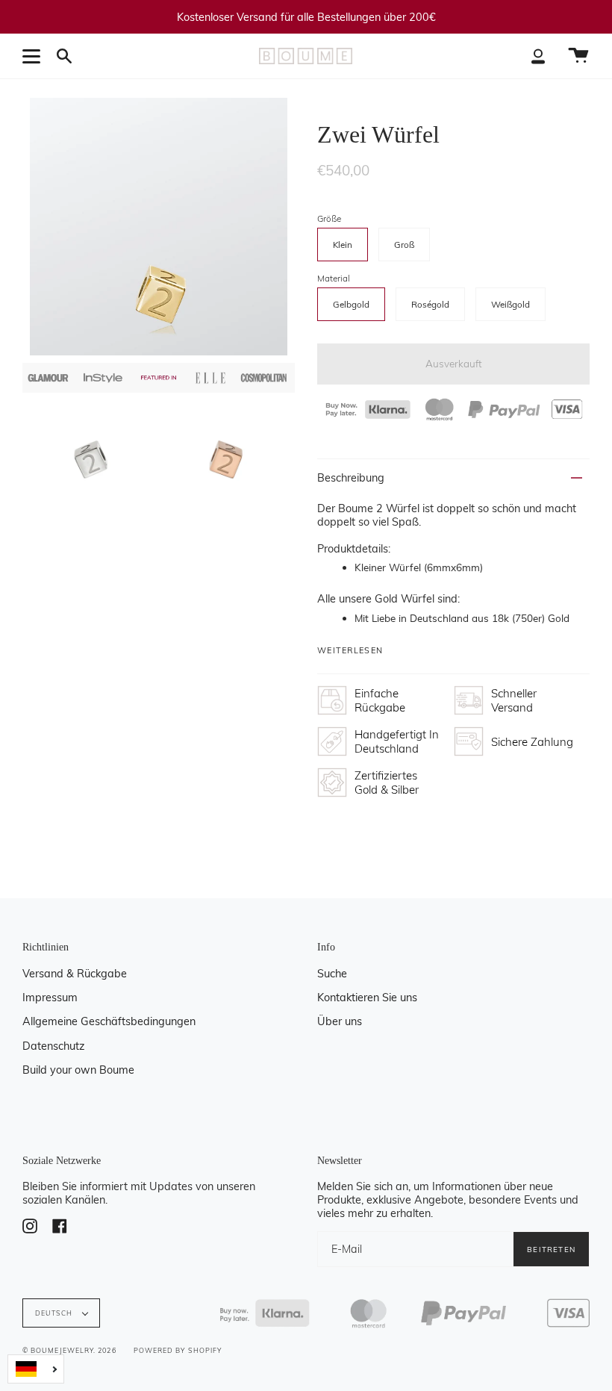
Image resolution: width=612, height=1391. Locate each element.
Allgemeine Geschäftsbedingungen (109, 1021)
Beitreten (551, 1249)
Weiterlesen (350, 651)
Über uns (339, 1021)
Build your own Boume (78, 1070)
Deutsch (55, 1313)
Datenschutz (53, 1046)
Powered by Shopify (178, 1350)
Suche (332, 973)
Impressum (50, 997)
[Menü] (33, 56)
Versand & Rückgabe (74, 973)
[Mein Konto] (538, 56)
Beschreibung (350, 478)
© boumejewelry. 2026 (69, 1350)
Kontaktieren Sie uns (367, 997)
